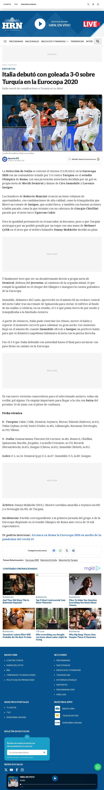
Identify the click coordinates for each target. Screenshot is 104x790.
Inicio (4, 65)
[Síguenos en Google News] (73, 550)
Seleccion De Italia (48, 560)
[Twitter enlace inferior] (6, 769)
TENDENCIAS (77, 41)
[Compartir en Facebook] (54, 550)
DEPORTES (61, 684)
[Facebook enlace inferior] (16, 769)
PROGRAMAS (16, 41)
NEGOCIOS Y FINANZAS (53, 41)
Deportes (13, 65)
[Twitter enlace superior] (88, 4)
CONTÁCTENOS (14, 660)
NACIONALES (32, 41)
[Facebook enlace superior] (93, 4)
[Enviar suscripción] (44, 752)
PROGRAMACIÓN (65, 689)
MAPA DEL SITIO (14, 665)
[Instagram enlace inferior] (22, 769)
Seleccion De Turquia (68, 560)
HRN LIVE (61, 694)
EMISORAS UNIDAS (28, 4)
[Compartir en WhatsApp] (60, 550)
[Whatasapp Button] (97, 766)
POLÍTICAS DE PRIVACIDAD (20, 679)
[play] (55, 778)
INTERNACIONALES (66, 679)
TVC (16, 4)
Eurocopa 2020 (32, 560)
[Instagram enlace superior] (98, 4)
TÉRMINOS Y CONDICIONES (20, 675)
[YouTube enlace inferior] (11, 769)
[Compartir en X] (67, 550)
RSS (8, 670)
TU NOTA (7, 4)
